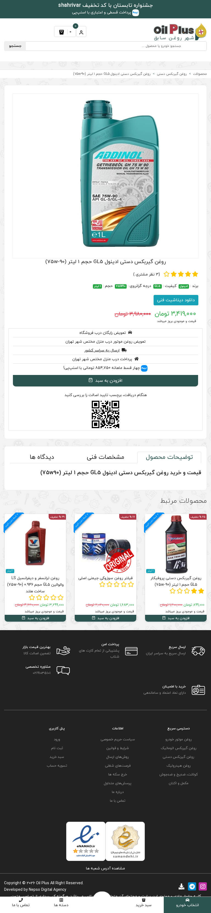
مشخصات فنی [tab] (105, 457)
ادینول (184, 286)
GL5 (157, 286)
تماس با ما (21, 905)
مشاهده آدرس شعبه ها (105, 868)
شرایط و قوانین (117, 748)
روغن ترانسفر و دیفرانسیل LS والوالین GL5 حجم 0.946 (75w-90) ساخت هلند (94, 585)
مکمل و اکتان (178, 783)
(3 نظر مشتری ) (146, 274)
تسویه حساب (57, 765)
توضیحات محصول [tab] (169, 457)
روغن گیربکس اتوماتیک (178, 748)
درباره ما (118, 792)
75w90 (121, 286)
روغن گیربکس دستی (178, 757)
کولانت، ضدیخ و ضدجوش (178, 774)
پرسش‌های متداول (117, 783)
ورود (57, 739)
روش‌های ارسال (117, 757)
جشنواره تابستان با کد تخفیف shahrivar (105, 5)
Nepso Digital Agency (47, 889)
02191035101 (42, 673)
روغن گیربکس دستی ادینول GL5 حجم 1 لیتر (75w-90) (105, 262)
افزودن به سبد (108, 381)
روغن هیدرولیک (178, 765)
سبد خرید (144, 905)
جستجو (15, 46)
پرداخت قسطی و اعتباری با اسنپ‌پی (102, 12)
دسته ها (61, 905)
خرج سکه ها (117, 774)
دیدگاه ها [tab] (42, 457)
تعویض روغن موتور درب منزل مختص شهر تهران (105, 341)
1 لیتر (97, 286)
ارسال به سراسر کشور (102, 350)
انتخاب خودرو (187, 905)
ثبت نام (57, 748)
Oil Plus (42, 883)
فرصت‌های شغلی (118, 765)
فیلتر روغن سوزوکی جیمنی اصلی (164, 578)
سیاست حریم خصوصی (118, 739)
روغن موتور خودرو (178, 739)
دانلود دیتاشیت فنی (176, 300)
